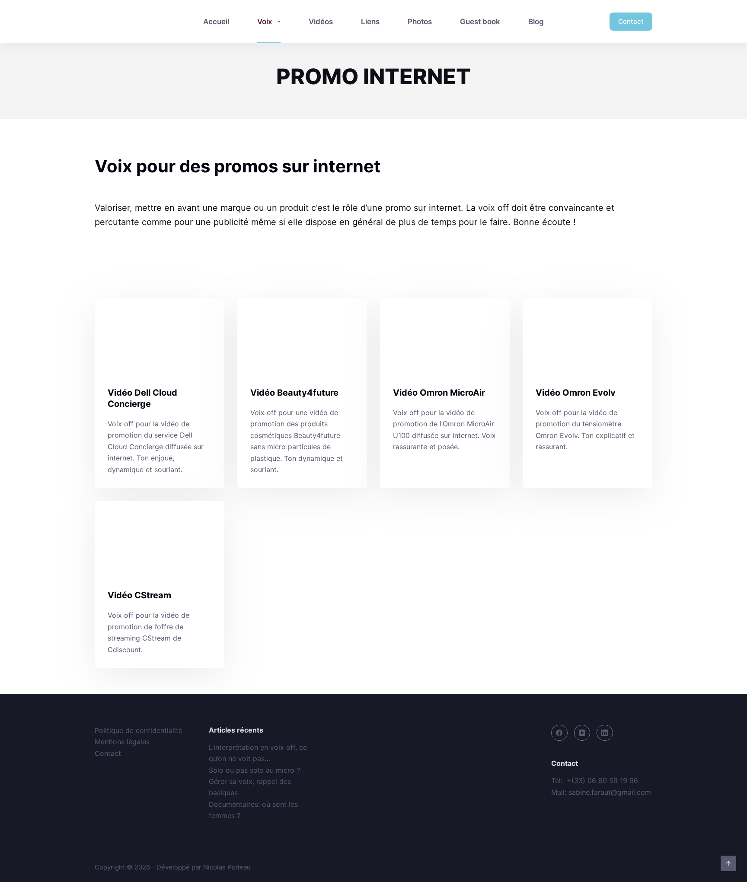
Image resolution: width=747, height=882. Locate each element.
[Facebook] (559, 733)
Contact (631, 21)
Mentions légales (122, 741)
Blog (536, 21)
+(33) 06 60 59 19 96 (602, 780)
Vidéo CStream (139, 595)
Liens (370, 21)
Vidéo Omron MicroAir (439, 392)
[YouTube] (582, 733)
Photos (420, 21)
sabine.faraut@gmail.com (609, 792)
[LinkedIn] (605, 733)
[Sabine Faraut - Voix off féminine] (132, 21)
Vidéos (321, 21)
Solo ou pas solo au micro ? (254, 770)
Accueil (216, 21)
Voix (264, 21)
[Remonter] (728, 863)
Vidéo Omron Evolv (576, 392)
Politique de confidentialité (138, 730)
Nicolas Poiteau (227, 867)
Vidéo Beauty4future (294, 392)
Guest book (480, 21)
